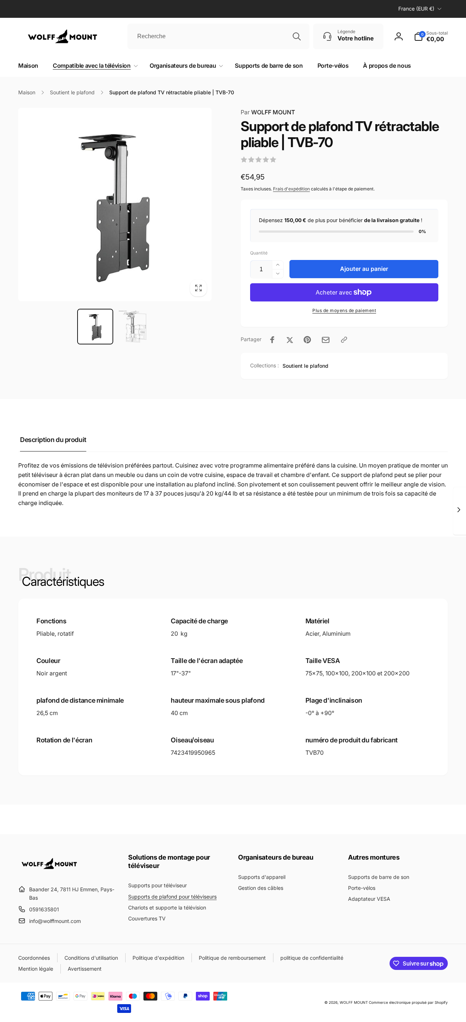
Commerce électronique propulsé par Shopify (408, 1002)
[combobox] (218, 36)
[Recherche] (296, 36)
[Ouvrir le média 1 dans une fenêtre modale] (115, 204)
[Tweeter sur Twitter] (289, 339)
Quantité (259, 252)
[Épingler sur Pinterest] (307, 339)
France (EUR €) (416, 8)
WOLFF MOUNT (354, 1002)
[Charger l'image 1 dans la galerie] (95, 326)
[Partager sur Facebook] (272, 339)
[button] (94, 66)
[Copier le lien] (344, 339)
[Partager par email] (325, 339)
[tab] (53, 439)
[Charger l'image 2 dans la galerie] (135, 326)
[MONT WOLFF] (54, 871)
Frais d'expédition (291, 189)
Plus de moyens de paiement (344, 310)
